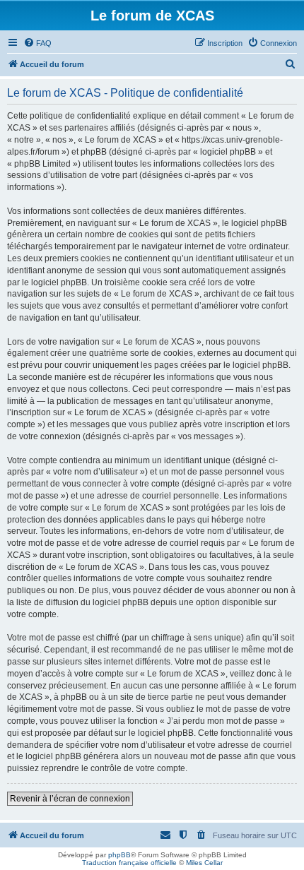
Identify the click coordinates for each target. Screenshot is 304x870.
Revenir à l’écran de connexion (70, 799)
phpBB (119, 855)
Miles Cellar (204, 862)
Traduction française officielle (129, 862)
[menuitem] (37, 43)
